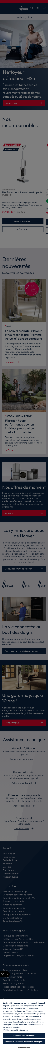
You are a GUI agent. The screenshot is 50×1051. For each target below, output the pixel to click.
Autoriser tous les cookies (23, 1035)
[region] (24, 1025)
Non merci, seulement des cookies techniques (24, 1041)
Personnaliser (24, 1047)
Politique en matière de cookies (15, 1030)
